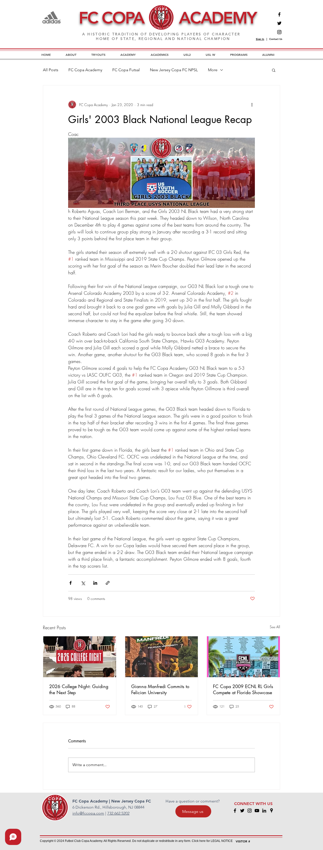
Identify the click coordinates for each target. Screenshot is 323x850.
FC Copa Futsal (126, 69)
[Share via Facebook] (70, 582)
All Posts (50, 69)
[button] (273, 70)
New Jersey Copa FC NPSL (174, 69)
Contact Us (275, 39)
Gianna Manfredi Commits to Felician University (160, 689)
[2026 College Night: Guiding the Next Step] (79, 656)
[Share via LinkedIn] (95, 582)
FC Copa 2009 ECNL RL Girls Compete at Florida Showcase (243, 689)
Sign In (260, 39)
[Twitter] (279, 23)
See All (275, 626)
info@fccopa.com (88, 813)
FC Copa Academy (85, 69)
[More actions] (252, 105)
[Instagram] (279, 32)
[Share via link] (107, 582)
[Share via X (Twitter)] (82, 582)
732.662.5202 (118, 813)
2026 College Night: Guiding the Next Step (78, 689)
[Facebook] (279, 14)
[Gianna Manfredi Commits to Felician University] (161, 656)
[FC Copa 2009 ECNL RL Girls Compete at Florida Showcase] (243, 656)
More (213, 69)
